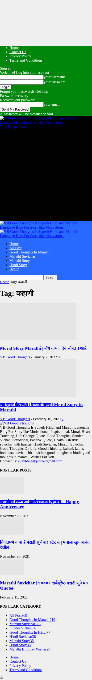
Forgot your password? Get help (24, 91)
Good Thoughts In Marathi (29, 252)
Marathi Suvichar (22, 256)
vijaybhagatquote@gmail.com (40, 461)
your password (55, 82)
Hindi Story (18, 265)
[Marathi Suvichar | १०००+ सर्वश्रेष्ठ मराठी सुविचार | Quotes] (12, 574)
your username (55, 77)
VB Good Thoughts (15, 357)
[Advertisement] (46, 174)
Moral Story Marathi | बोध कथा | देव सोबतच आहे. (44, 348)
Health (14, 269)
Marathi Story (19, 261)
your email (51, 104)
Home (14, 48)
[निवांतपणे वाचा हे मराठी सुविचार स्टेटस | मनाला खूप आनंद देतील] (12, 533)
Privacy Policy (20, 56)
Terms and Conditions (25, 60)
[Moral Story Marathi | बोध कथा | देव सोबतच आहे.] (38, 339)
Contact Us (17, 52)
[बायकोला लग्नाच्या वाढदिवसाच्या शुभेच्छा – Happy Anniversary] (12, 492)
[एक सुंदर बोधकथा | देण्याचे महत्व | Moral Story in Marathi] (38, 396)
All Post (15, 248)
